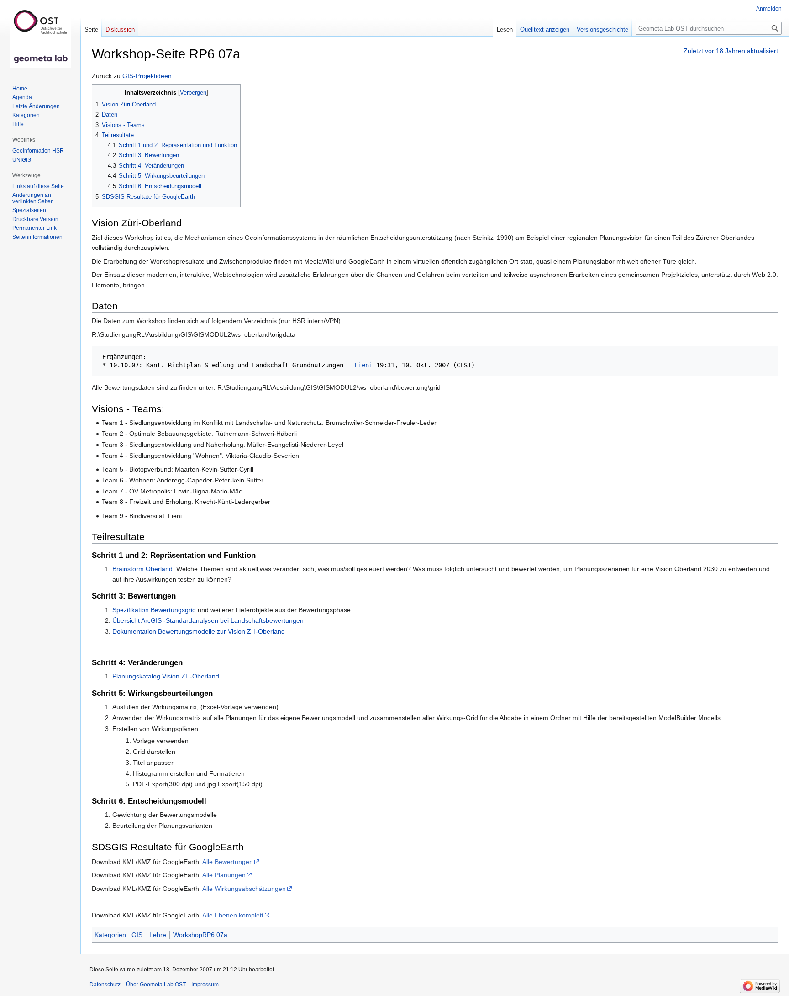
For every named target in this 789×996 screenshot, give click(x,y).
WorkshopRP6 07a (200, 934)
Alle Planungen (224, 875)
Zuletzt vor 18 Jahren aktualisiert (731, 50)
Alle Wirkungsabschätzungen (244, 888)
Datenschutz (105, 984)
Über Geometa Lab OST (156, 984)
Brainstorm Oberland (142, 568)
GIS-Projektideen (147, 75)
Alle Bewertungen (227, 861)
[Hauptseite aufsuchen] (40, 36)
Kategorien (110, 934)
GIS (137, 934)
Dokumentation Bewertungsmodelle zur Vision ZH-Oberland (198, 631)
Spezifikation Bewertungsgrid (154, 610)
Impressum (205, 984)
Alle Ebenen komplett (232, 915)
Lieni (363, 365)
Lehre (157, 934)
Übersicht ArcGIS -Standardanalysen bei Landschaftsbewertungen (208, 620)
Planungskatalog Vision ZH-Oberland (165, 676)
